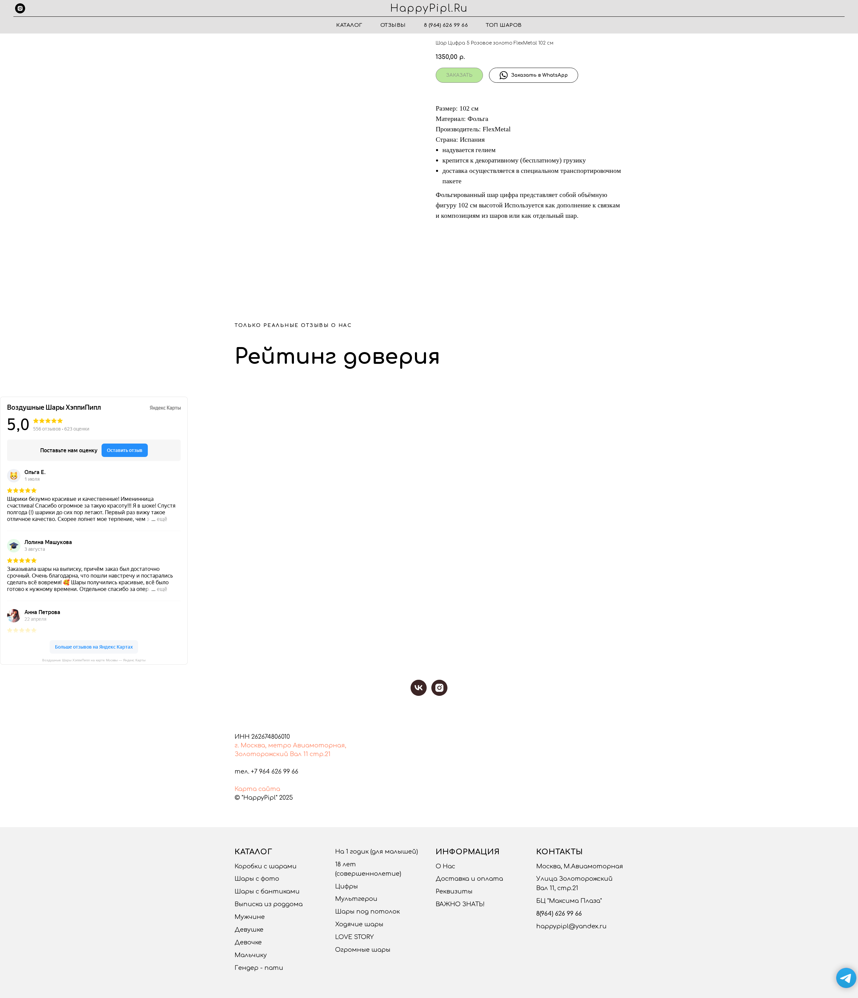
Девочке (248, 942)
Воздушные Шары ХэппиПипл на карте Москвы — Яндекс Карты (93, 660)
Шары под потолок (367, 911)
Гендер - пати (259, 967)
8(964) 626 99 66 (559, 913)
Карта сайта (257, 789)
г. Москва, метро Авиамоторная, (290, 745)
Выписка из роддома (269, 904)
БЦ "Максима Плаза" (569, 900)
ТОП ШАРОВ (504, 25)
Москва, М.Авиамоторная (579, 866)
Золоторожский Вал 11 (271, 754)
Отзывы (393, 25)
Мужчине (250, 917)
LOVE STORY (354, 937)
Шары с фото (257, 878)
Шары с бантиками (267, 891)
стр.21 (320, 754)
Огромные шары (362, 949)
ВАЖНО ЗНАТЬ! (460, 904)
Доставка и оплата (469, 878)
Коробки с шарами (266, 866)
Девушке (249, 929)
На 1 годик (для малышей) (376, 851)
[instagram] (20, 8)
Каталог (349, 25)
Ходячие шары (359, 924)
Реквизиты (454, 891)
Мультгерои (356, 898)
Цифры (346, 886)
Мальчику (251, 955)
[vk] (419, 688)
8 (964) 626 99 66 (446, 25)
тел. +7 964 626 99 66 (266, 771)
